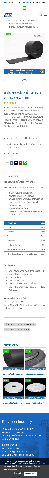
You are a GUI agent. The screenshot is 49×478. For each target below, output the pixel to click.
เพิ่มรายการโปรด (13, 138)
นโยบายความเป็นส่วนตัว (32, 466)
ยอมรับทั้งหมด (30, 474)
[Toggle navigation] (45, 15)
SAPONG (15, 153)
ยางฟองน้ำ (17, 144)
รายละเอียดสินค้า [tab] (12, 176)
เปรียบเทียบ (32, 138)
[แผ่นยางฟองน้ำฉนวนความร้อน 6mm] (24, 53)
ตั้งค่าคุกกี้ (17, 474)
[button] (40, 15)
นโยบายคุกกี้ (12, 469)
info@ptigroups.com (19, 451)
